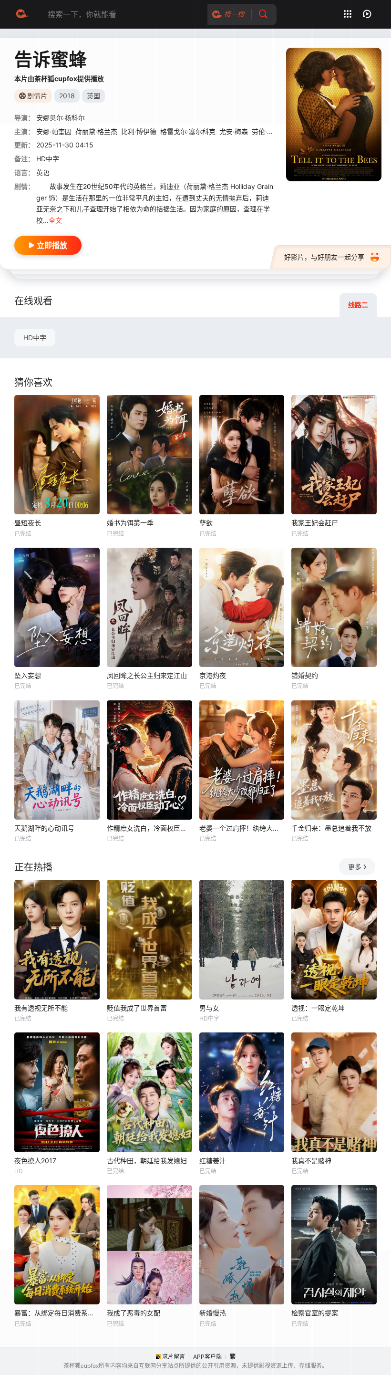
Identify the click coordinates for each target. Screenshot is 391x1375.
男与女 (209, 1008)
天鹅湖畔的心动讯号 (44, 828)
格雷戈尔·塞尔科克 (188, 131)
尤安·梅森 (233, 131)
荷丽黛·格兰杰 (96, 131)
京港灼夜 (212, 675)
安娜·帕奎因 (54, 131)
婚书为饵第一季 (130, 523)
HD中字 (34, 337)
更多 (354, 867)
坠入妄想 (27, 675)
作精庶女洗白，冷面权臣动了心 (149, 828)
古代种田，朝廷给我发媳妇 (147, 1160)
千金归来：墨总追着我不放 (331, 828)
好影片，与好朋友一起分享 (324, 257)
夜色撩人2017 (35, 1160)
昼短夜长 (27, 523)
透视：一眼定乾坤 (318, 1008)
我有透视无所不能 (41, 1008)
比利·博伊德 (138, 131)
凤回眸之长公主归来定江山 (147, 675)
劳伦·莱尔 (266, 131)
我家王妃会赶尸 (314, 523)
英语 (43, 172)
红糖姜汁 (212, 1160)
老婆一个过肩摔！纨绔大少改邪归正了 (242, 828)
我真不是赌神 (311, 1160)
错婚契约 (304, 675)
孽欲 (206, 523)
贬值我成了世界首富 (137, 1008)
